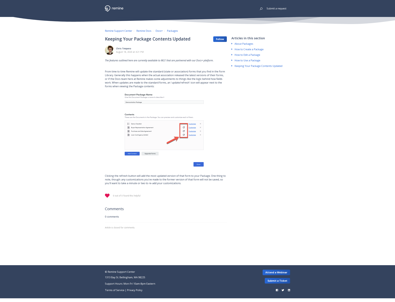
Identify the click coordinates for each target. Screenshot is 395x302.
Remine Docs (143, 31)
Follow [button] (220, 39)
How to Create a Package (249, 49)
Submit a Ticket (277, 280)
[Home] (114, 8)
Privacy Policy (134, 290)
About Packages (244, 43)
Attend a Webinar (276, 272)
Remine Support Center (118, 31)
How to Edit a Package (247, 55)
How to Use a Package (247, 60)
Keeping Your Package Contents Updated (258, 66)
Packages (172, 31)
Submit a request (276, 8)
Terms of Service (114, 290)
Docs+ (159, 31)
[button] (260, 8)
